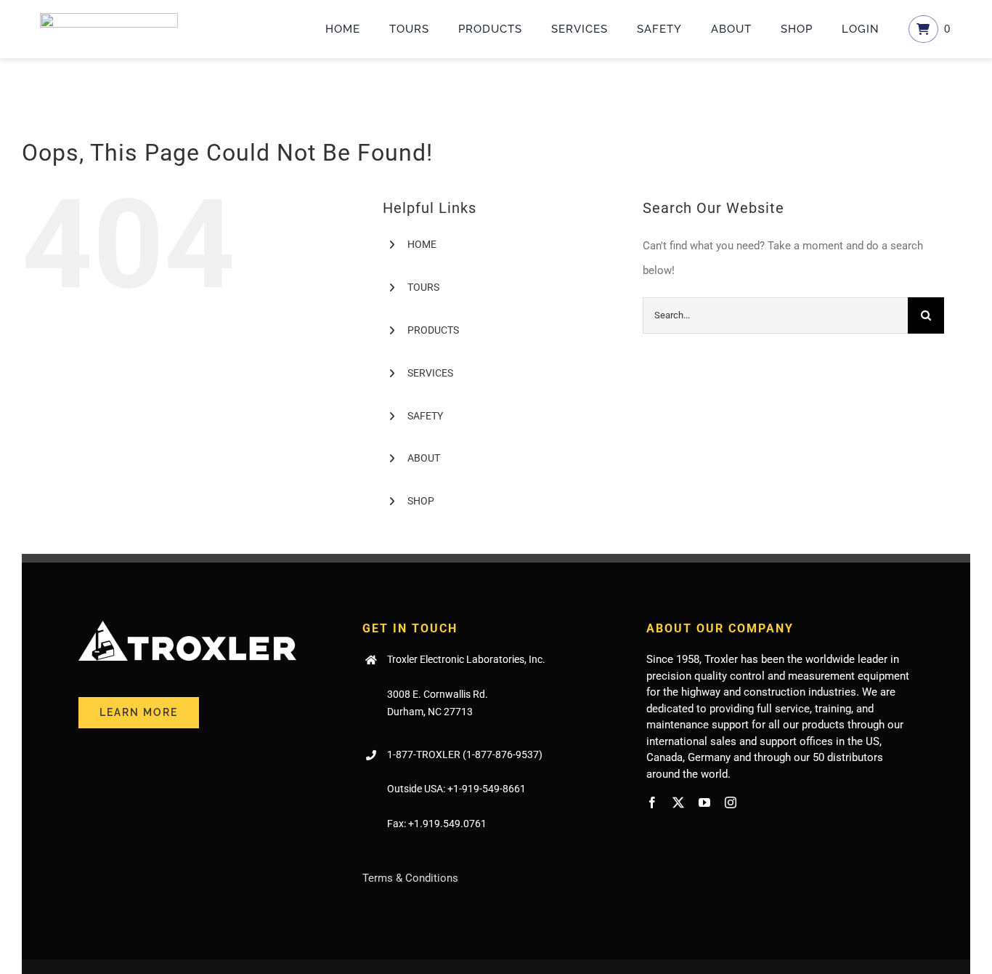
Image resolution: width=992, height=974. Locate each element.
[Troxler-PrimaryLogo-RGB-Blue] (109, 18)
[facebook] (652, 802)
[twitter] (678, 802)
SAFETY (425, 416)
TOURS (423, 287)
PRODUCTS (433, 330)
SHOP (420, 501)
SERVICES (430, 373)
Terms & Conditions (410, 878)
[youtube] (704, 802)
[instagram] (730, 802)
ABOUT (423, 458)
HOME (421, 244)
